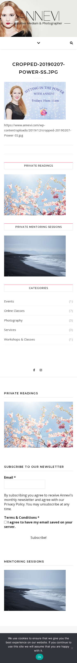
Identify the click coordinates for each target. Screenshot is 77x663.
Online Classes (14, 311)
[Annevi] (38, 16)
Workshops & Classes (19, 339)
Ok (39, 656)
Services (10, 330)
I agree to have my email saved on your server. (38, 524)
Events (9, 301)
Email (10, 477)
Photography (13, 320)
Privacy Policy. (14, 504)
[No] (72, 648)
